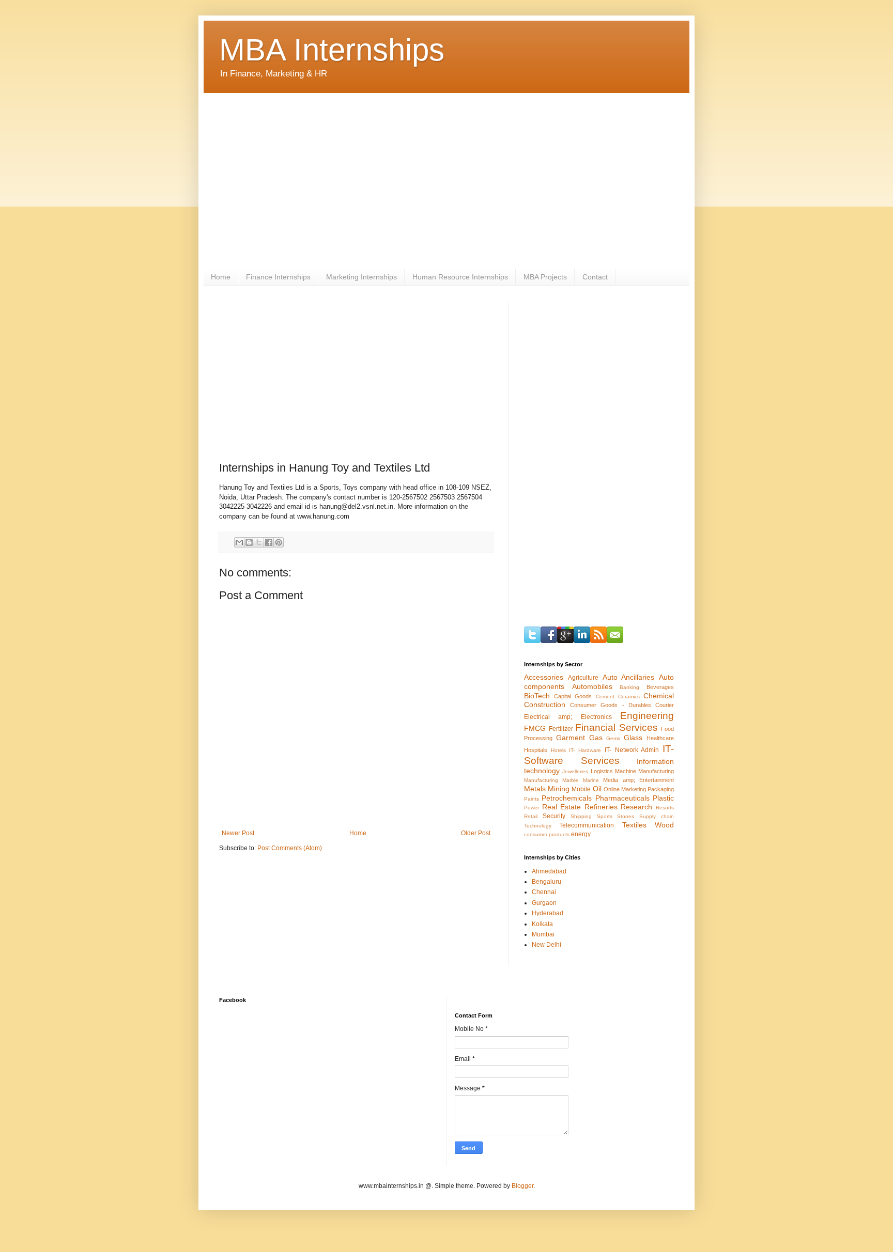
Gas (596, 737)
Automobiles (592, 686)
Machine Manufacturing (644, 771)
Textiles (634, 825)
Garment (570, 737)
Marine (591, 780)
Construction (544, 704)
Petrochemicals (567, 798)
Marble (570, 780)
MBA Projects (545, 277)
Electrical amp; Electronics (568, 717)
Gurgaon (544, 902)
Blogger (522, 1186)
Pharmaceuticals (622, 798)
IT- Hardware (585, 750)
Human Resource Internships (460, 277)
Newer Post (238, 833)
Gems (613, 738)
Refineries (601, 807)
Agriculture (583, 677)
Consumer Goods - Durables (610, 705)
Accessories (543, 677)
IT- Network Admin (632, 750)
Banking (629, 687)
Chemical (658, 696)
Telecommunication (586, 825)
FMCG (535, 728)
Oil (597, 789)
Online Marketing (625, 789)
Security (554, 816)
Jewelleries (575, 771)
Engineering (647, 715)
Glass (633, 737)
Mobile (581, 789)
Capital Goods (573, 696)
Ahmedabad (549, 871)
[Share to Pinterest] (278, 542)
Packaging (661, 789)
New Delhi (546, 944)
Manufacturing (541, 780)
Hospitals (535, 750)
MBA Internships (331, 50)
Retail (530, 816)
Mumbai (543, 934)
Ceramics (629, 696)
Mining (558, 789)
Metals (535, 789)
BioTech (537, 696)
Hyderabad (547, 913)
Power (531, 807)
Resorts (665, 807)
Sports (604, 816)
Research (636, 807)
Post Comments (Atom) (289, 848)
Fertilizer (561, 728)
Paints (531, 799)
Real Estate (561, 807)
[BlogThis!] (249, 542)
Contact (595, 277)
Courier (664, 705)
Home (220, 277)
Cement (605, 696)
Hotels (558, 750)
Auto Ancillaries (629, 677)
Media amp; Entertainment (638, 780)
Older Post (475, 833)
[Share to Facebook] (269, 542)
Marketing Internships (361, 277)
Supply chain (656, 816)
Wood (664, 825)
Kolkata (542, 924)
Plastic (663, 798)
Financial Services (616, 727)
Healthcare (660, 738)
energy (581, 834)
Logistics (602, 771)
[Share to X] (259, 542)
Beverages (660, 687)
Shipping (581, 816)
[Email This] (239, 542)
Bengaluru (546, 881)
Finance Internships (278, 277)
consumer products (546, 834)
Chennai (544, 892)
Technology (537, 825)
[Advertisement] (446, 180)
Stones (625, 816)
